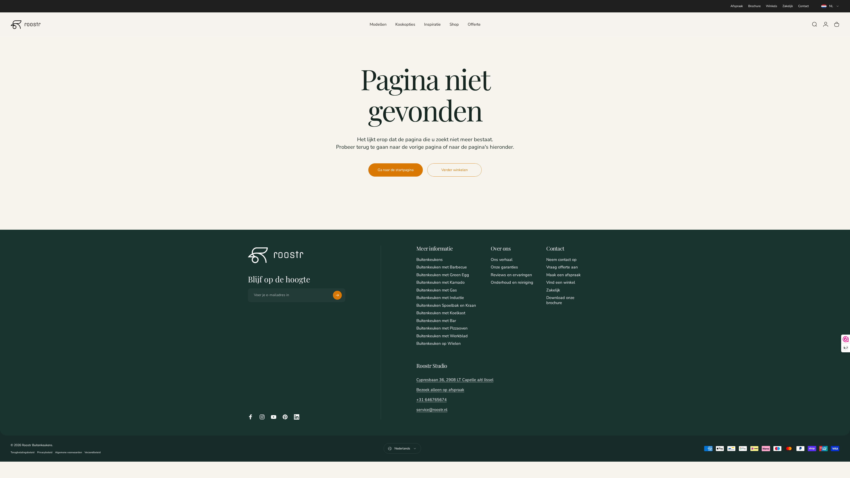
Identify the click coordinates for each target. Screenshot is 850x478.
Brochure (754, 6)
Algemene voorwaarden (68, 452)
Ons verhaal (501, 259)
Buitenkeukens (429, 259)
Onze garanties (504, 267)
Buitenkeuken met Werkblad (442, 336)
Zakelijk (787, 6)
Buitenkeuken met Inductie (440, 297)
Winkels (771, 6)
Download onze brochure (560, 300)
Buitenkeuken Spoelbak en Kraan (446, 305)
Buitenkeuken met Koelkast (440, 313)
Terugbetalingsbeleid (23, 452)
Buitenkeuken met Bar (436, 320)
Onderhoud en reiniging (512, 282)
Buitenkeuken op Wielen (438, 343)
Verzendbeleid (93, 452)
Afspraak (736, 6)
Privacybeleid (44, 452)
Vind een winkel (560, 282)
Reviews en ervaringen (511, 275)
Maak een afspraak (563, 275)
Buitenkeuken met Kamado (440, 282)
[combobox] (830, 6)
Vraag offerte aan (562, 267)
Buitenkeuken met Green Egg (442, 275)
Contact (803, 6)
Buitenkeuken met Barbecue (441, 267)
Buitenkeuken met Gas (436, 290)
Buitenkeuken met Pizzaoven (442, 328)
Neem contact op (561, 259)
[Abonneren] (337, 295)
